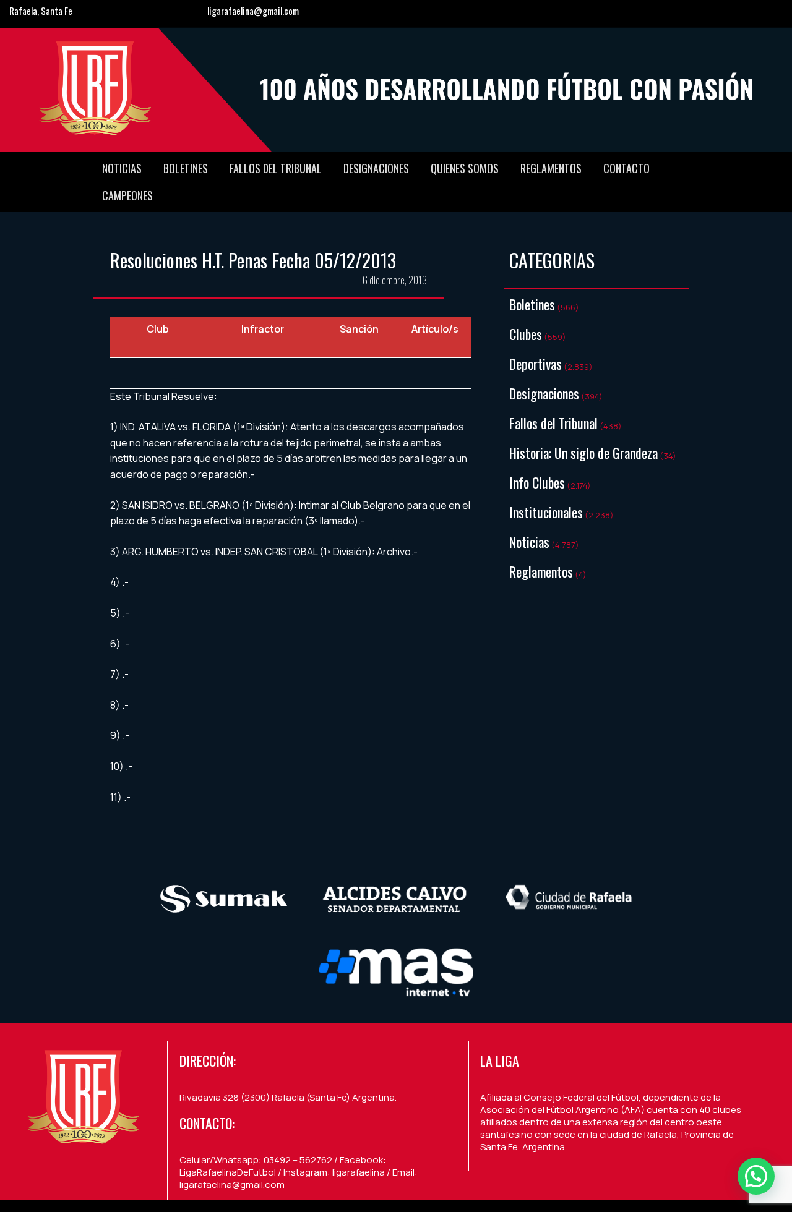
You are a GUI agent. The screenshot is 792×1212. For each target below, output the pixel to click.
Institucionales (546, 512)
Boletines (185, 168)
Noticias (122, 168)
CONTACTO (626, 168)
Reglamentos (551, 168)
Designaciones (376, 168)
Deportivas (535, 363)
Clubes (525, 334)
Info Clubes (537, 482)
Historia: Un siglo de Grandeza (583, 453)
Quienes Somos (465, 168)
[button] (756, 1176)
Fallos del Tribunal (276, 168)
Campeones (127, 195)
